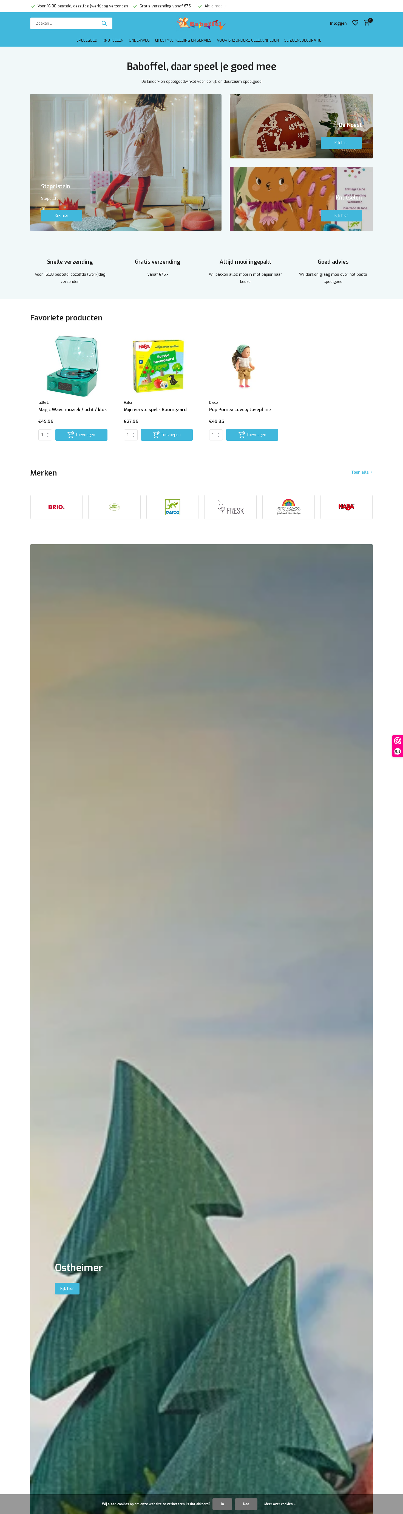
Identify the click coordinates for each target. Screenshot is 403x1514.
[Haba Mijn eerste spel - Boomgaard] (158, 366)
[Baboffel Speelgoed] (201, 23)
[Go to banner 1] (126, 162)
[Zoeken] (104, 23)
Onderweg (139, 40)
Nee (246, 1504)
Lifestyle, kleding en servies (183, 40)
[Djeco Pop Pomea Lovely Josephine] (243, 366)
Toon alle (360, 472)
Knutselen (113, 40)
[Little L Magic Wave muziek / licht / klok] (72, 366)
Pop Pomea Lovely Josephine (240, 409)
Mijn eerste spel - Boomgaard (155, 409)
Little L (43, 402)
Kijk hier (62, 215)
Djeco (213, 402)
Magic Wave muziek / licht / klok (72, 409)
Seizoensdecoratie (302, 40)
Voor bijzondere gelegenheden (248, 40)
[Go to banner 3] (301, 199)
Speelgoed (86, 40)
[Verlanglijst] (355, 23)
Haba (128, 402)
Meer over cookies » (280, 1504)
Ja (222, 1504)
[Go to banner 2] (301, 126)
